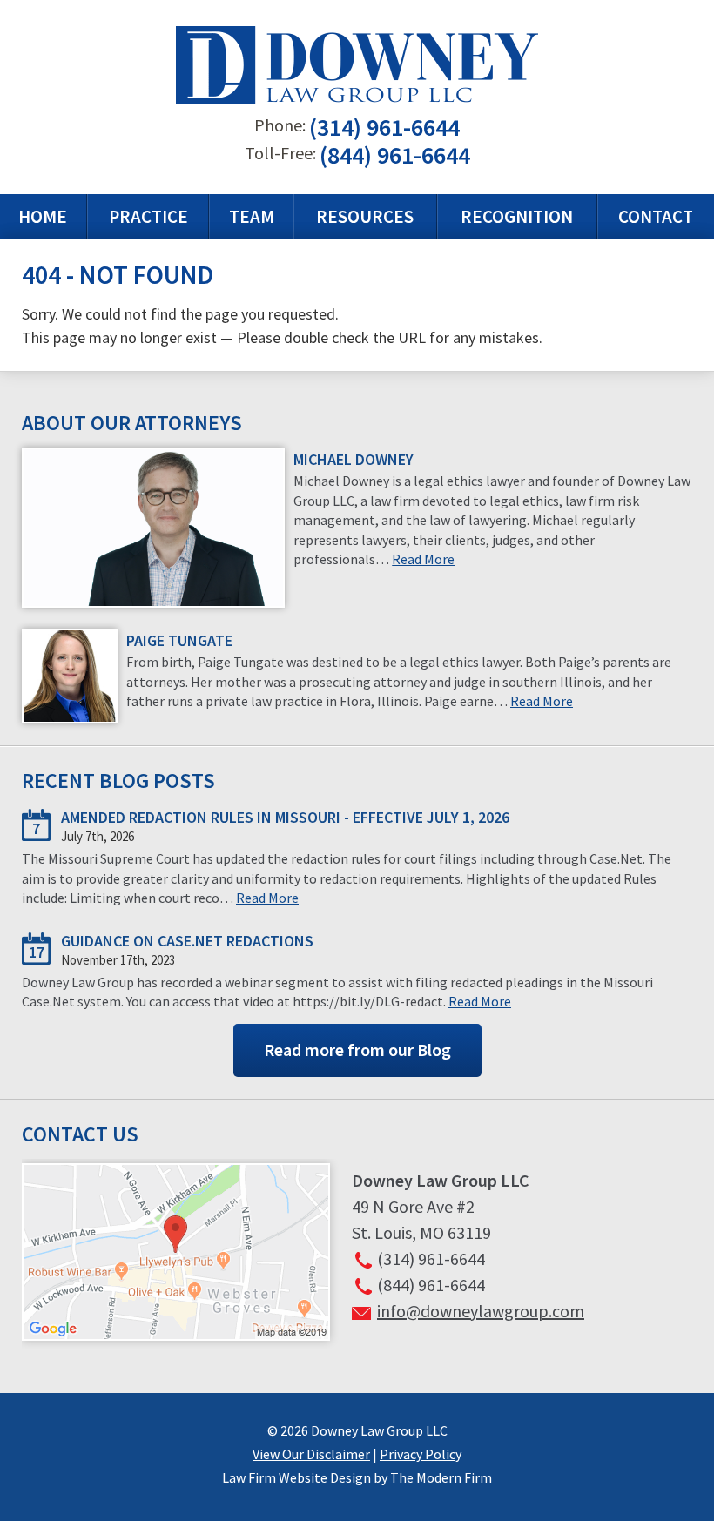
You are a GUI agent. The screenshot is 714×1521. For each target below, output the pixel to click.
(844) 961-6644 (395, 155)
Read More (423, 559)
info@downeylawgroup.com (480, 1311)
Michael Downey (353, 459)
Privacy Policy (420, 1454)
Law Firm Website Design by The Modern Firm (357, 1477)
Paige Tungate (179, 640)
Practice (148, 216)
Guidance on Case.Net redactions (187, 941)
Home (42, 216)
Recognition (517, 216)
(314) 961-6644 (384, 127)
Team (251, 216)
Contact (655, 216)
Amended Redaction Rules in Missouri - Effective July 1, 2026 (285, 817)
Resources (365, 216)
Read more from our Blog (357, 1049)
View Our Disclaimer (311, 1454)
